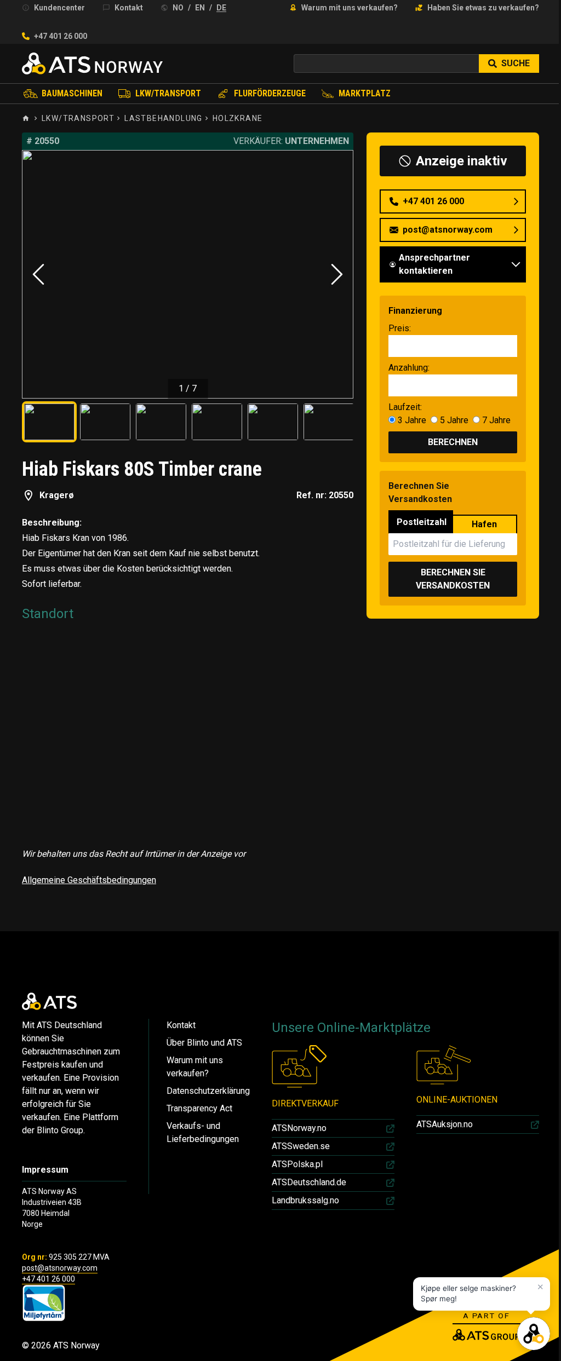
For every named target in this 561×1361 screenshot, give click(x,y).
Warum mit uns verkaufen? (349, 7)
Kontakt (129, 7)
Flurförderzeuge (270, 93)
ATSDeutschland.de (309, 1182)
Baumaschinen (72, 93)
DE (221, 7)
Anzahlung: (409, 367)
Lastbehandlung (163, 118)
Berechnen (453, 442)
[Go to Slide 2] (105, 421)
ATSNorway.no (299, 1128)
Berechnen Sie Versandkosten (453, 579)
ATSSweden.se (301, 1146)
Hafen (484, 524)
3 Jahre (412, 420)
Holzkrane (238, 118)
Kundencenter (59, 7)
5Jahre (453, 420)
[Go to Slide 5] (272, 421)
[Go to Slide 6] (328, 421)
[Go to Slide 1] (49, 421)
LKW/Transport (168, 93)
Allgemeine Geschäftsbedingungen (89, 880)
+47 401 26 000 (60, 36)
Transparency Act (199, 1108)
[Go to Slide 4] (217, 421)
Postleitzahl (421, 522)
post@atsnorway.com (60, 1268)
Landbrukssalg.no (305, 1200)
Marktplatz (365, 93)
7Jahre (495, 420)
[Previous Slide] (38, 274)
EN (200, 7)
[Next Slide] (336, 274)
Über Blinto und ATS (204, 1042)
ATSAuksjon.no (444, 1124)
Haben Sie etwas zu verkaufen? (483, 7)
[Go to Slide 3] (161, 421)
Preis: (399, 328)
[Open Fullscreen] (187, 274)
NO (178, 7)
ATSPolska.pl (297, 1164)
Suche (515, 63)
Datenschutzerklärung (208, 1091)
